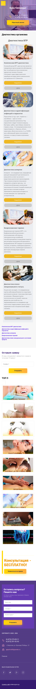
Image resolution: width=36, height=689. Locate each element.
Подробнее (18, 83)
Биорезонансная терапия (9, 335)
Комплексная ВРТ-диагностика (11, 326)
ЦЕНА (18, 88)
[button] (18, 22)
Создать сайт (6, 684)
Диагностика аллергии (9, 333)
